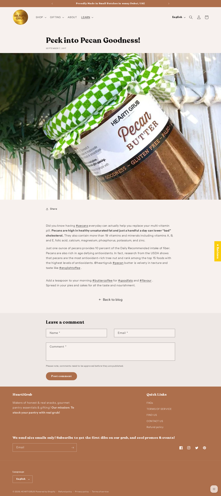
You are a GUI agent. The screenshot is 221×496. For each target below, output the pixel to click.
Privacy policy (82, 491)
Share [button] (53, 208)
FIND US (152, 414)
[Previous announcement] (52, 3)
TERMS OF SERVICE (159, 408)
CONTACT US (155, 420)
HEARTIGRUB (28, 491)
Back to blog (113, 300)
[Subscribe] (73, 447)
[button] (41, 17)
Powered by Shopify (45, 491)
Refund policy (155, 427)
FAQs (150, 402)
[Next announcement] (168, 3)
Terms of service (100, 491)
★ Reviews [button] (218, 251)
